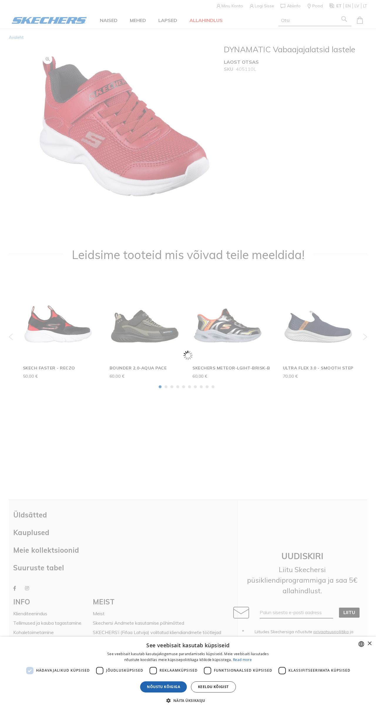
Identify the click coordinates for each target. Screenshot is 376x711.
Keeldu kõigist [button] (213, 686)
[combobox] (361, 644)
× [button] (369, 643)
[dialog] (188, 674)
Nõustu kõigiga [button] (163, 686)
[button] (188, 700)
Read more (242, 659)
